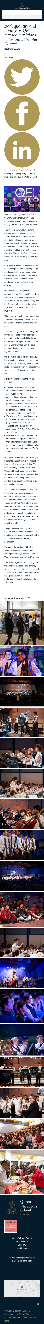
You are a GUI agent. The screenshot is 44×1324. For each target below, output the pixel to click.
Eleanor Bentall (25, 1314)
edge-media (19, 1317)
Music (7, 54)
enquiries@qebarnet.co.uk (23, 1258)
